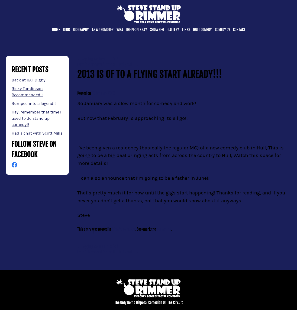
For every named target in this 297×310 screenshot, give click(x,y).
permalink (164, 229)
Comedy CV (222, 29)
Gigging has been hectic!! (97, 59)
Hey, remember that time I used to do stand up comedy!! (36, 118)
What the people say (131, 29)
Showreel (157, 29)
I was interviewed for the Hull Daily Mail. (107, 64)
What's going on (123, 229)
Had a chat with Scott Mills (37, 133)
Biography (81, 29)
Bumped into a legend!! (34, 103)
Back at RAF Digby (28, 80)
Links (186, 29)
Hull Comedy (202, 29)
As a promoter (102, 29)
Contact (239, 29)
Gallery (173, 29)
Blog (66, 29)
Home (56, 29)
